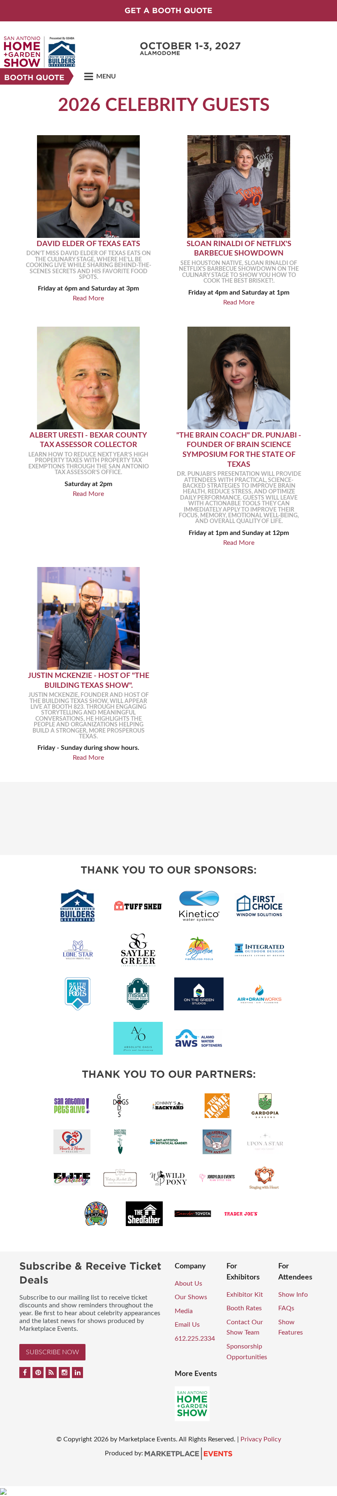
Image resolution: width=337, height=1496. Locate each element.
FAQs (286, 1308)
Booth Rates (244, 1308)
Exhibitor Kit (244, 1294)
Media (184, 1311)
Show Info (293, 1294)
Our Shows (191, 1297)
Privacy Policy (260, 1439)
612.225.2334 (195, 1338)
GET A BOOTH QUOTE (168, 10)
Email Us (187, 1324)
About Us (188, 1283)
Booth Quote (34, 77)
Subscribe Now (52, 1352)
